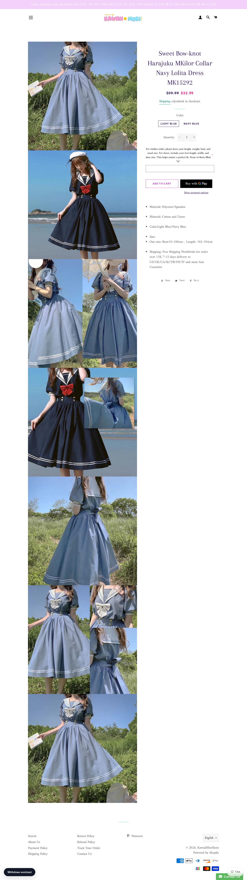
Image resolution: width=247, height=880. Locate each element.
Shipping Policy (38, 854)
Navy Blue (191, 123)
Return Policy (86, 836)
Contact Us (84, 854)
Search (32, 836)
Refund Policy (86, 842)
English (209, 838)
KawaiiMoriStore (208, 848)
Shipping (164, 101)
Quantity (168, 137)
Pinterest (136, 836)
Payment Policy (38, 848)
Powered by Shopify (206, 853)
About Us (34, 842)
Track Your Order (88, 848)
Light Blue (169, 123)
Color (180, 115)
